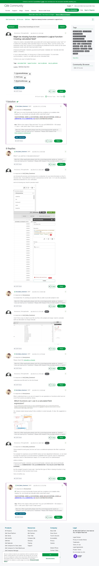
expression (76, 46)
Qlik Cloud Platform (10, 533)
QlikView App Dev (24, 66)
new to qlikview (42, 63)
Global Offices (54, 548)
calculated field (21, 63)
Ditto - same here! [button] (19, 87)
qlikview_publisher (86, 43)
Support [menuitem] (14, 10)
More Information (50, 558)
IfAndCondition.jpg (21, 81)
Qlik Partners (31, 533)
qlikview (90, 41)
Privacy (52, 540)
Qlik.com (77, 6)
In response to (23, 109)
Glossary (30, 540)
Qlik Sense (8, 535)
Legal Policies (77, 537)
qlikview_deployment (78, 38)
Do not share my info (79, 552)
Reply (61, 91)
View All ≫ (75, 58)
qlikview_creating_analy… (79, 41)
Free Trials (30, 535)
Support (30, 545)
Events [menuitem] (27, 10)
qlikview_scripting (77, 34)
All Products (8, 531)
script (74, 43)
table (89, 46)
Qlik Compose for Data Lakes (13, 545)
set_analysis (76, 48)
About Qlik (53, 531)
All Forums (20, 19)
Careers (52, 543)
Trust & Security (54, 535)
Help (81, 10)
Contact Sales (54, 550)
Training (30, 543)
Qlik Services (84, 6)
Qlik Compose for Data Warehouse (15, 548)
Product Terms (77, 549)
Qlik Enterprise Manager (11, 550)
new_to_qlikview (53, 63)
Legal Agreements (78, 547)
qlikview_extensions (78, 51)
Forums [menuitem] (7, 10)
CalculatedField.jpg (22, 73)
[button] (66, 33)
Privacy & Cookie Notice (80, 539)
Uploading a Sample (29, 360)
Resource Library (32, 531)
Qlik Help (92, 6)
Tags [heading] (75, 28)
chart (79, 43)
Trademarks (76, 542)
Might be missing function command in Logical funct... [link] (47, 19)
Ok (50, 554)
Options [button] (93, 19)
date (82, 46)
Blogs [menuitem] (21, 10)
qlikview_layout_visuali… (79, 36)
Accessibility (53, 538)
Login (42, 1)
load (85, 46)
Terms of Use (77, 544)
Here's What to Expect (63, 14)
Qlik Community (10, 19)
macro (90, 48)
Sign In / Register (90, 10)
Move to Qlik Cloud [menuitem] (44, 10)
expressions (84, 48)
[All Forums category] (73, 68)
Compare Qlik (31, 538)
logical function (32, 63)
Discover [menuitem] (33, 10)
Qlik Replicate (9, 543)
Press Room (53, 533)
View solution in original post (23, 133)
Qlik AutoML (8, 538)
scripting (75, 53)
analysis (87, 51)
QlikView (27, 19)
